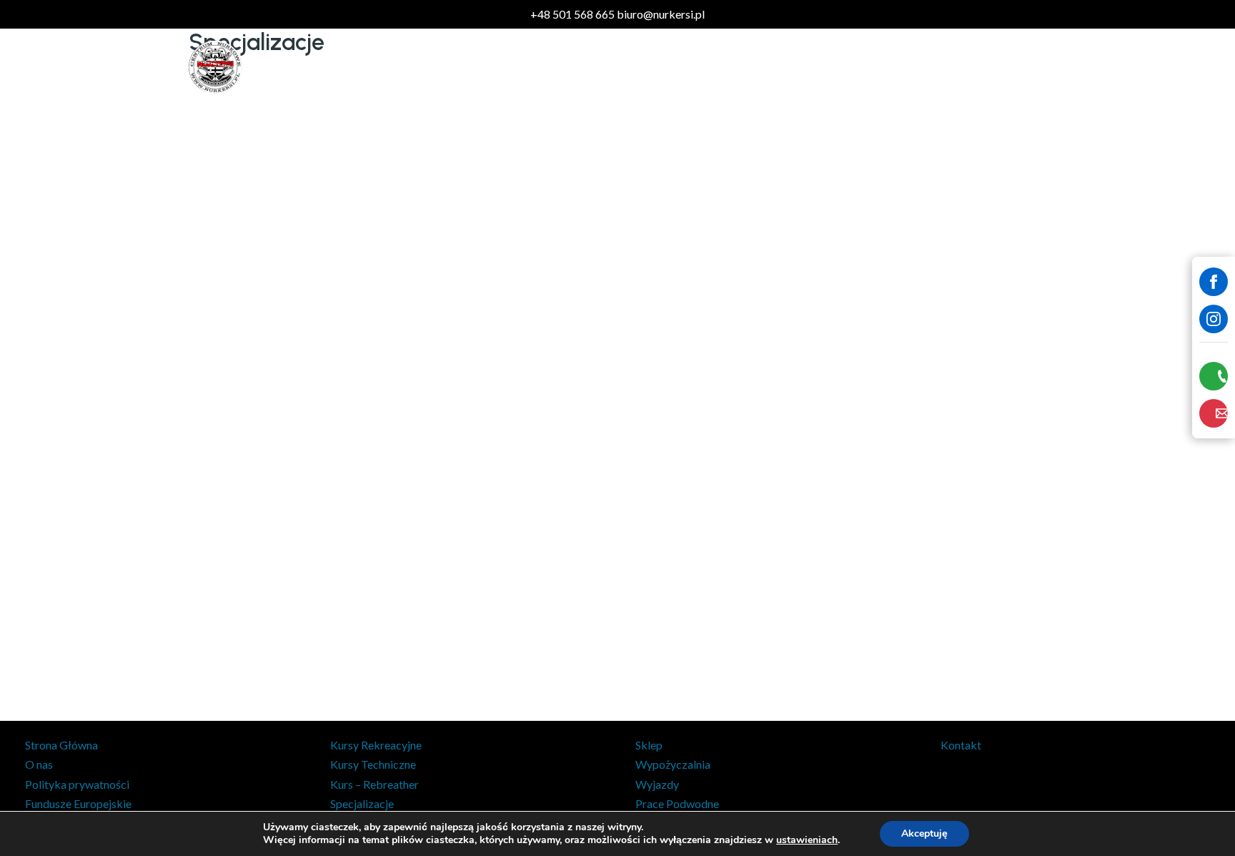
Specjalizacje (362, 803)
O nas (39, 764)
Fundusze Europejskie (78, 803)
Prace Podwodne (792, 67)
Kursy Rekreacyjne (376, 745)
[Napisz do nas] (1213, 413)
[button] (483, 67)
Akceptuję (924, 833)
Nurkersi (288, 66)
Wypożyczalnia (672, 764)
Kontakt (1014, 67)
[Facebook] (1213, 281)
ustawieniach (807, 840)
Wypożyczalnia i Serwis (914, 67)
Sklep (411, 67)
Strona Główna (61, 745)
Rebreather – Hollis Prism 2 (579, 67)
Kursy (461, 67)
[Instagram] (1213, 319)
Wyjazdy (706, 67)
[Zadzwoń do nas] (1213, 376)
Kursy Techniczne (373, 764)
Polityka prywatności (77, 784)
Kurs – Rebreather (374, 784)
